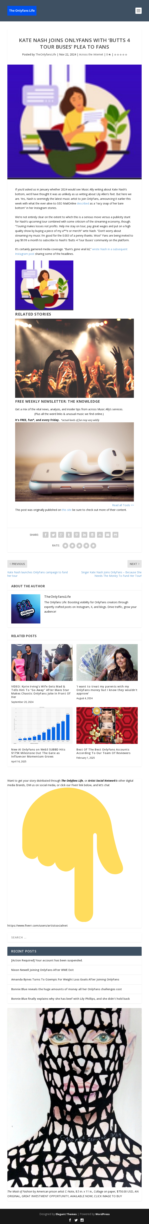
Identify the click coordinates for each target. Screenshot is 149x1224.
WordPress (102, 1214)
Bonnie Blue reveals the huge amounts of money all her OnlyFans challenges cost (66, 989)
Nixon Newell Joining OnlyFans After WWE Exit (42, 970)
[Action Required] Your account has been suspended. (47, 960)
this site (67, 510)
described (83, 203)
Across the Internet (91, 54)
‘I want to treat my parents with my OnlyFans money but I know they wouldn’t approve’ (107, 690)
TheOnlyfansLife (46, 54)
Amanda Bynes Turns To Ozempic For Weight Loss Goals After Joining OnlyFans (65, 979)
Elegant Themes (66, 1214)
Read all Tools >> (123, 505)
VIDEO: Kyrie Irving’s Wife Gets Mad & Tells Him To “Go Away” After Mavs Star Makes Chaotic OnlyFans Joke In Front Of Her (41, 692)
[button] (74, 286)
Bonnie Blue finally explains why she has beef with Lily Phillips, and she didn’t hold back (70, 998)
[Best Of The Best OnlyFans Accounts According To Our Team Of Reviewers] (107, 725)
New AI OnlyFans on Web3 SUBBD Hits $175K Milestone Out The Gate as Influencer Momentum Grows (38, 753)
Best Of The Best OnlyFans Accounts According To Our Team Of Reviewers (103, 751)
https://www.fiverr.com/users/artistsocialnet (37, 925)
